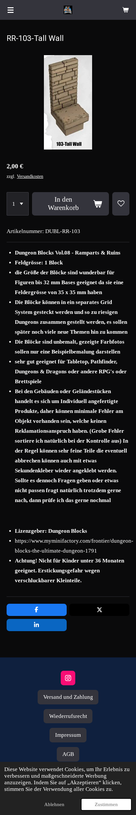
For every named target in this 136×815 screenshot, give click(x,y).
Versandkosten (30, 176)
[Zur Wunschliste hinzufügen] (120, 204)
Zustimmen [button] (106, 804)
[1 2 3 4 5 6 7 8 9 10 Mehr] (18, 204)
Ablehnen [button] (54, 804)
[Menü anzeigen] (10, 10)
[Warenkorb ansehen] (125, 10)
